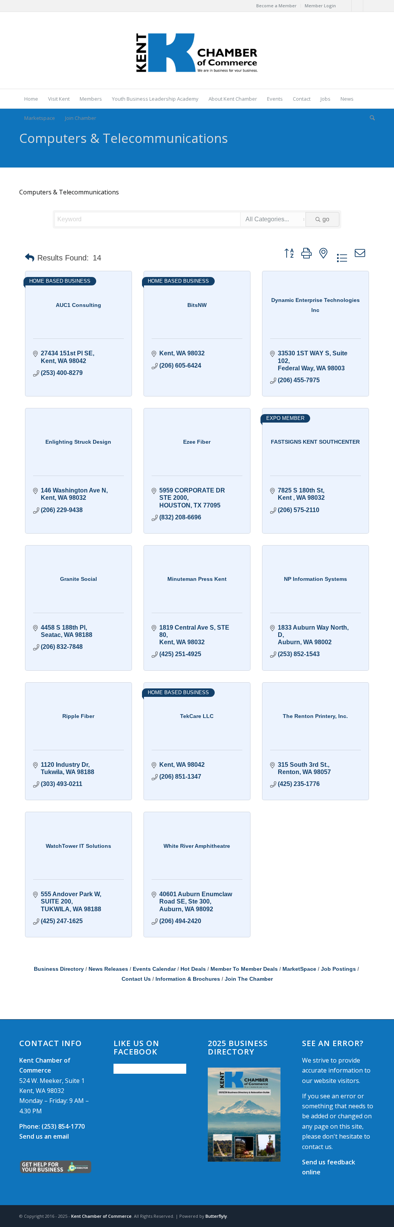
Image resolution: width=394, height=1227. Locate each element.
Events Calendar (154, 969)
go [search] (325, 219)
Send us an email (44, 1136)
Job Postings (338, 969)
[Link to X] (357, 6)
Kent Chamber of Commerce (101, 1216)
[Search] (370, 118)
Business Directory (59, 969)
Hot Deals (193, 969)
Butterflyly (216, 1216)
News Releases (108, 969)
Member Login (320, 5)
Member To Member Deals (244, 969)
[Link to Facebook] (345, 6)
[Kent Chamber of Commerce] (197, 50)
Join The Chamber (249, 979)
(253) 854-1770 (52, 1126)
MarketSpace (299, 969)
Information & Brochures (187, 979)
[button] (29, 258)
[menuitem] (276, 6)
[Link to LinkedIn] (369, 6)
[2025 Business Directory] (244, 1115)
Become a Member (276, 5)
